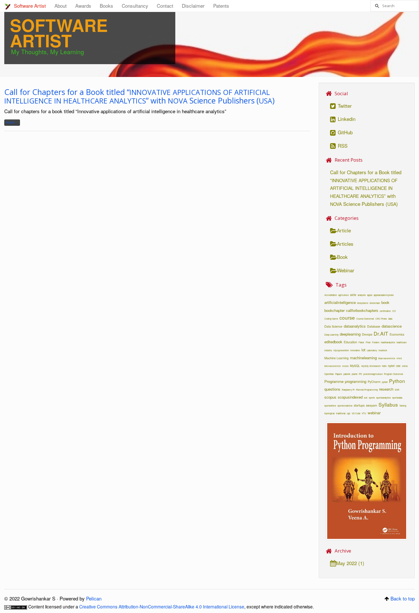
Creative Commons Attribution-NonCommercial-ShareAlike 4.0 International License (161, 606)
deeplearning (350, 334)
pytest (385, 381)
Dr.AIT (381, 333)
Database (373, 326)
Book (342, 256)
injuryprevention (341, 350)
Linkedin (345, 118)
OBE (398, 366)
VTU (364, 413)
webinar (374, 412)
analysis (362, 295)
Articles (345, 243)
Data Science (333, 326)
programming (355, 381)
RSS (341, 145)
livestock (383, 350)
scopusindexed (350, 397)
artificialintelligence (340, 302)
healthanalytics (388, 342)
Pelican (93, 598)
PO (360, 373)
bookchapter (334, 310)
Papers (338, 373)
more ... (12, 122)
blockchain (375, 303)
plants (354, 373)
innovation (355, 350)
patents (346, 373)
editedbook (333, 341)
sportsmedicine (344, 405)
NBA (384, 366)
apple (369, 295)
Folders (375, 342)
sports (372, 397)
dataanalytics (355, 326)
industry (328, 350)
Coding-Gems (331, 318)
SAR (397, 389)
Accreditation (330, 295)
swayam (371, 405)
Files (368, 342)
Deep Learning (331, 334)
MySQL (355, 366)
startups (359, 405)
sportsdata (397, 397)
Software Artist (30, 5)
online (405, 366)
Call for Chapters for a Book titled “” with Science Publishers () (139, 96)
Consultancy (135, 5)
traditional (340, 413)
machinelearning (363, 357)
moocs (345, 366)
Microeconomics (332, 366)
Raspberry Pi (348, 389)
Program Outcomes (393, 373)
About (60, 5)
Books (106, 5)
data (390, 318)
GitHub (344, 132)
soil (365, 397)
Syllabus (388, 404)
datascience (392, 326)
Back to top (402, 598)
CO (394, 310)
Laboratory (372, 350)
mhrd (399, 358)
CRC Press (381, 318)
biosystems (362, 303)
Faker (361, 342)
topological (329, 413)
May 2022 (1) (350, 563)
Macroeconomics (386, 358)
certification (385, 310)
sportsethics (330, 405)
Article (344, 230)
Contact (165, 5)
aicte (353, 295)
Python (397, 380)
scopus (330, 397)
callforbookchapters (362, 310)
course (347, 317)
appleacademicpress (384, 295)
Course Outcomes (365, 318)
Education (350, 342)
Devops (367, 334)
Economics (397, 334)
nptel (391, 366)
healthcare (401, 342)
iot (363, 349)
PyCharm (374, 381)
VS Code (356, 413)
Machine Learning (336, 358)
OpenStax (329, 373)
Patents (221, 5)
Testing (402, 405)
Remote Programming (367, 389)
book (385, 302)
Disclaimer (193, 5)
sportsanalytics (383, 397)
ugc (348, 413)
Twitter (344, 105)
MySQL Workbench (371, 366)
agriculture (343, 295)
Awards (83, 5)
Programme (333, 381)
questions (332, 389)
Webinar (345, 270)
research (386, 389)
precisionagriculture (373, 373)
